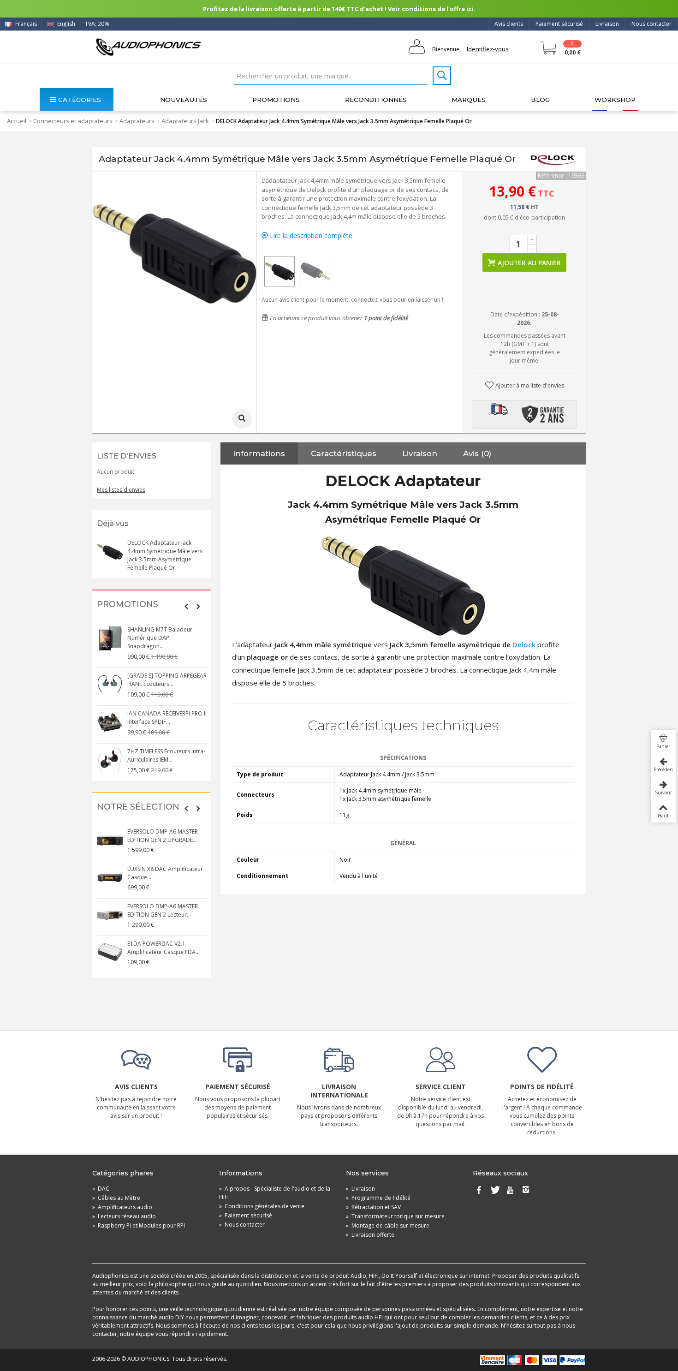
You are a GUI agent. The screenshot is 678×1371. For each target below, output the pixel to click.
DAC (100, 1188)
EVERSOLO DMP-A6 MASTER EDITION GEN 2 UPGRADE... (162, 836)
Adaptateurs (137, 121)
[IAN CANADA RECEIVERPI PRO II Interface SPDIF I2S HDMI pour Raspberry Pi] (110, 722)
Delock (523, 644)
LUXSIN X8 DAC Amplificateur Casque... (165, 873)
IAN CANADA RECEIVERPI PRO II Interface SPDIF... (167, 717)
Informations (259, 453)
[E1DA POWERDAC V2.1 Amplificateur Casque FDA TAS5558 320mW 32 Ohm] (110, 953)
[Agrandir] (242, 419)
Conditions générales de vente (261, 1206)
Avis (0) (477, 453)
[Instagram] (526, 1191)
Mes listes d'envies (121, 490)
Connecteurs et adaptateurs (73, 121)
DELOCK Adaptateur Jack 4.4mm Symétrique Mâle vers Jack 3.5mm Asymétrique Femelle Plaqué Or (164, 555)
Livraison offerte (370, 1235)
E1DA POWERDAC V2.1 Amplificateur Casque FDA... (163, 948)
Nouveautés (183, 99)
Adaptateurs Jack (185, 121)
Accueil (16, 121)
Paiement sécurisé (559, 24)
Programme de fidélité (378, 1198)
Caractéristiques (343, 453)
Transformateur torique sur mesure (395, 1216)
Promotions (276, 99)
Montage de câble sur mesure (387, 1225)
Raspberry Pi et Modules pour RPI (138, 1225)
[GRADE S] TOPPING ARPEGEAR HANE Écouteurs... (167, 680)
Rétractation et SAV (373, 1207)
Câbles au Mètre (116, 1198)
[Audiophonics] (148, 47)
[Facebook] (479, 1191)
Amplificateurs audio (122, 1207)
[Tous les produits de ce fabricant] (553, 159)
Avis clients (508, 24)
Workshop (615, 99)
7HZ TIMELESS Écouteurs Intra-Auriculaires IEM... (166, 755)
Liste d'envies (126, 456)
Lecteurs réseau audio (124, 1216)
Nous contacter (651, 24)
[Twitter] (494, 1191)
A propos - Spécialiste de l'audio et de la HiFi (274, 1193)
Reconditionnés (376, 99)
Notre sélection (138, 807)
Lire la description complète (310, 235)
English (65, 24)
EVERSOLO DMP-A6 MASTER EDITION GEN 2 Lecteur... (162, 910)
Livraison (607, 24)
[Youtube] (510, 1191)
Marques (469, 99)
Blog (540, 99)
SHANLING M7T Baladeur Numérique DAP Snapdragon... (159, 638)
